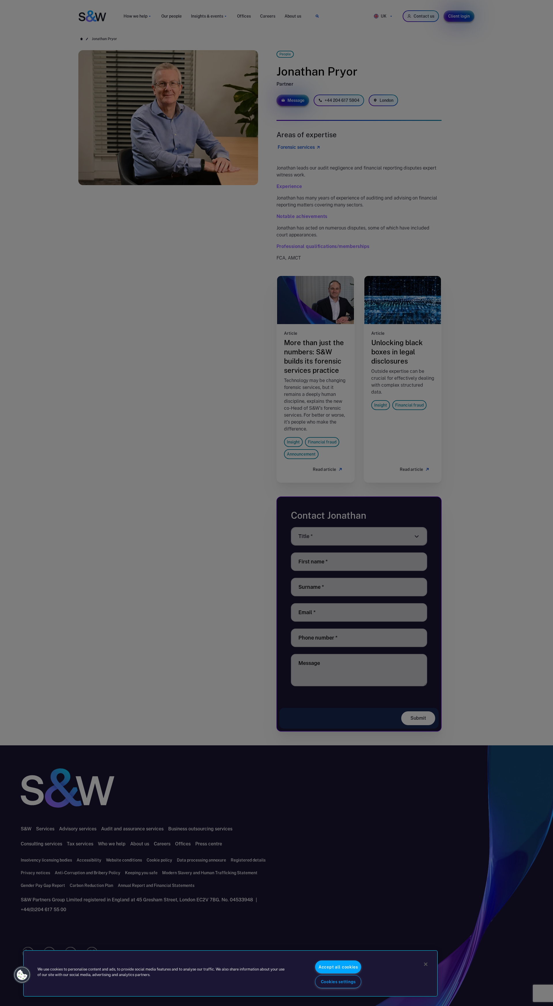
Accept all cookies (338, 966)
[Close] (425, 964)
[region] (230, 973)
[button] (22, 975)
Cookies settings (338, 981)
